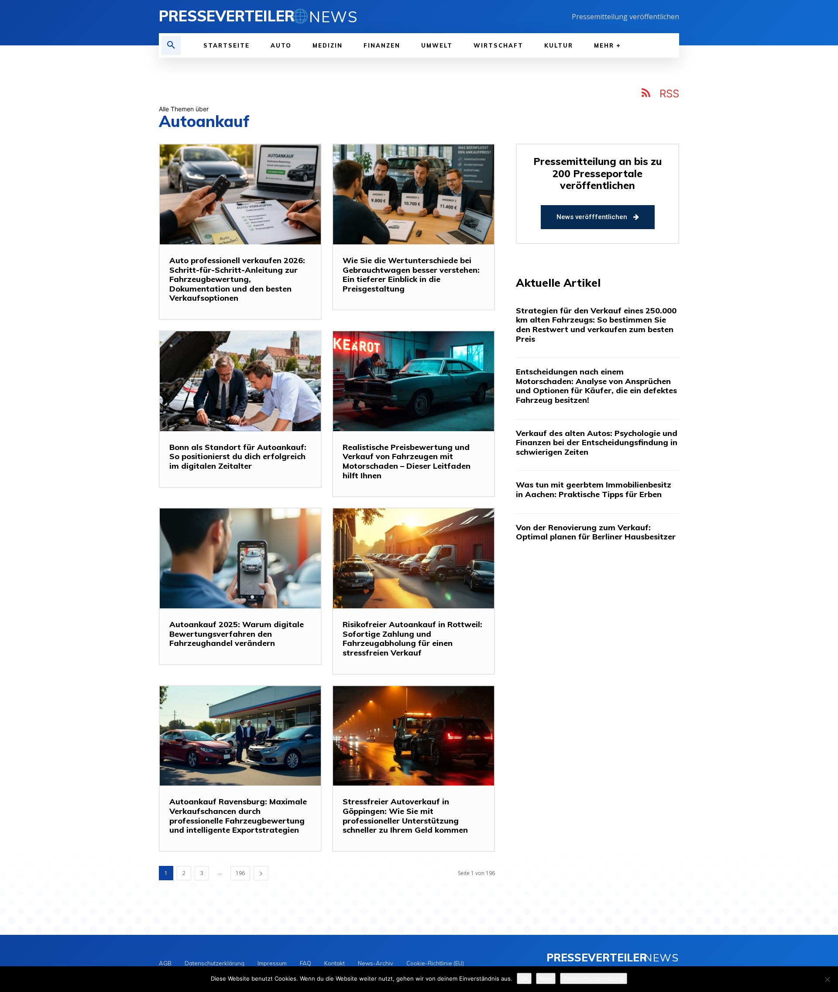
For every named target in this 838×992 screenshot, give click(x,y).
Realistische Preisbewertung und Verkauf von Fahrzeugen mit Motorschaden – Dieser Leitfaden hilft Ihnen (407, 461)
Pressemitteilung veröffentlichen (625, 16)
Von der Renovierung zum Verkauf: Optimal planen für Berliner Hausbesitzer (596, 532)
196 (240, 873)
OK (524, 978)
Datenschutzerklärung (593, 978)
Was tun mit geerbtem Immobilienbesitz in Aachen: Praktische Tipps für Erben (593, 489)
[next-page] (261, 873)
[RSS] (646, 94)
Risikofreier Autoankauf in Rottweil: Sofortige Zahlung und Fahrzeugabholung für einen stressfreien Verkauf (412, 638)
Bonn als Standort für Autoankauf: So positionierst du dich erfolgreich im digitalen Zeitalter (237, 456)
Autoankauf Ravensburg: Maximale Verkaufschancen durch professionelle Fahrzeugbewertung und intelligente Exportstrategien (238, 815)
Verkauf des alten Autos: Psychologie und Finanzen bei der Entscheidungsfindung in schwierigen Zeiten (596, 442)
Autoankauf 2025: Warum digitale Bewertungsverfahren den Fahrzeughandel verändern (236, 633)
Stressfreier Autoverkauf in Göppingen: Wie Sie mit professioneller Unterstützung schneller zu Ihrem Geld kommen (405, 815)
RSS (669, 93)
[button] (171, 45)
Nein (545, 978)
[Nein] (827, 979)
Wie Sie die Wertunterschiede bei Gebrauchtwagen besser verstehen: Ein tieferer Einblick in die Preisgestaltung (411, 274)
